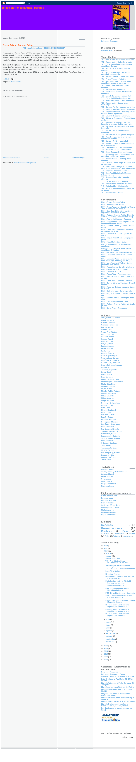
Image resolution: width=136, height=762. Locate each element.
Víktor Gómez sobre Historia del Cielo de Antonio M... (118, 596)
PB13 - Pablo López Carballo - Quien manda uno (116, 245)
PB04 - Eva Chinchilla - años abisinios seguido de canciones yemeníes (116, 212)
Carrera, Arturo (107, 327)
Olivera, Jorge (107, 405)
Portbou (132, 534)
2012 (106, 551)
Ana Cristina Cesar (113, 558)
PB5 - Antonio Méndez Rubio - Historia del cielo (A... (117, 589)
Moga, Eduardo (107, 401)
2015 (106, 651)
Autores (105, 533)
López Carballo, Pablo (110, 379)
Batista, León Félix (108, 322)
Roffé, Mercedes (107, 427)
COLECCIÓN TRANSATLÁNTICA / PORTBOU (23, 7)
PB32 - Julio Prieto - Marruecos (114, 308)
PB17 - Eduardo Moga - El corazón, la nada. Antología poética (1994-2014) (116, 260)
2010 (106, 546)
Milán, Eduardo (107, 396)
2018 (106, 660)
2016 (106, 654)
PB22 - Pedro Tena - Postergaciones (115, 274)
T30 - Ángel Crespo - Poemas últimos (116, 152)
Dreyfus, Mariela (107, 344)
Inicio (46, 158)
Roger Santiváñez (108, 515)
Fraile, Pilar (106, 351)
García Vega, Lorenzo (110, 360)
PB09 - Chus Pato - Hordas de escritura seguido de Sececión (117, 230)
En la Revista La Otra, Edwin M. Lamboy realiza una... (118, 582)
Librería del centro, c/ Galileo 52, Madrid (117, 687)
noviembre (110, 639)
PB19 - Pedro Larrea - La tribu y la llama (117, 267)
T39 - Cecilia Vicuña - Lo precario (114, 181)
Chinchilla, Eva (107, 334)
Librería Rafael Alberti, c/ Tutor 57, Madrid (118, 702)
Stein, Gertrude (107, 441)
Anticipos (116, 536)
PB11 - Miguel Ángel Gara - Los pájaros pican (117, 239)
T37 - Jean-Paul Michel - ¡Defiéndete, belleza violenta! (116, 174)
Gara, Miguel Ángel (109, 356)
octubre (109, 636)
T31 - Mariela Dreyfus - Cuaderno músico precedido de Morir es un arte (117, 155)
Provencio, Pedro (108, 415)
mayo (108, 622)
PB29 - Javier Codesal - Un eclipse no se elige (117, 298)
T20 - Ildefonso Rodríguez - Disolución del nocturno (118, 119)
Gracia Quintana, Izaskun (111, 365)
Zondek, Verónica (108, 457)
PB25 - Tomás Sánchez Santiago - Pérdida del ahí (118, 284)
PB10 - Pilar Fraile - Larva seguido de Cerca (116, 234)
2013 (106, 646)
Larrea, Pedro (106, 375)
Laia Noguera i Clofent (110, 508)
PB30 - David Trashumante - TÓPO (115, 302)
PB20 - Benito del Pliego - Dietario (115, 269)
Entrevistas (119, 534)
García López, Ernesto (110, 358)
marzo (109, 556)
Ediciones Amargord (109, 41)
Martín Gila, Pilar (108, 384)
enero (108, 553)
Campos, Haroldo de (109, 325)
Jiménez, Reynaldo (109, 370)
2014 (106, 648)
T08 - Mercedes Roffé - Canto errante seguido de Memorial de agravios (116, 82)
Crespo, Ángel (107, 339)
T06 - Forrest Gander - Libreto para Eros (117, 77)
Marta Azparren (107, 510)
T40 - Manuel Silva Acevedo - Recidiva (116, 184)
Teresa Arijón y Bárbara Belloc (18, 45)
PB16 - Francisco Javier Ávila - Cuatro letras (116, 256)
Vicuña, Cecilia (107, 450)
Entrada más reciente (11, 158)
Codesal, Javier (107, 337)
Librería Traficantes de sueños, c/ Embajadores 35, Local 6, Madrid (114, 705)
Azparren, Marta (107, 320)
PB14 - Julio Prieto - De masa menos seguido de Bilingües (116, 249)
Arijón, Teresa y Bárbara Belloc (114, 472)
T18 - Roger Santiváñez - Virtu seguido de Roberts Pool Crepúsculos (118, 112)
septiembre (111, 633)
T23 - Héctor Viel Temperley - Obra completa (115, 131)
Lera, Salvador (107, 377)
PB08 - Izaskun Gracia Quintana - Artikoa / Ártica (118, 226)
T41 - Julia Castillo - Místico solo (114, 186)
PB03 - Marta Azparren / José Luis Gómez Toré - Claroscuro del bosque (118, 208)
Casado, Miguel (107, 474)
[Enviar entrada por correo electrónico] (12, 79)
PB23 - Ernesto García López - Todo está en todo (117, 277)
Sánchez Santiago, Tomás (111, 431)
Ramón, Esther (107, 417)
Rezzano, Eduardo (108, 419)
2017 (106, 657)
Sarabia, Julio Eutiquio (110, 436)
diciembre (110, 642)
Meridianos (106, 531)
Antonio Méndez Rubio (114, 586)
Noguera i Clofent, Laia (110, 403)
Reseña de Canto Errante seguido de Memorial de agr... (120, 601)
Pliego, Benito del (108, 410)
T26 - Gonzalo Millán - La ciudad (114, 141)
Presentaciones (111, 528)
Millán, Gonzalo (107, 398)
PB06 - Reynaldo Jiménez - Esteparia (116, 219)
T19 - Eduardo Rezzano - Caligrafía (115, 116)
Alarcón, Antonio (108, 469)
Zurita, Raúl (106, 460)
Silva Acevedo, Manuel (110, 438)
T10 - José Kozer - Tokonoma (113, 89)
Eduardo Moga (107, 498)
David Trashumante (109, 496)
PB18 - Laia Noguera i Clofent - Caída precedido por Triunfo (116, 264)
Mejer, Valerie (106, 389)
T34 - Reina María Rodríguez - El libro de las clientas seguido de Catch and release (118, 167)
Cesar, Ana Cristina (109, 332)
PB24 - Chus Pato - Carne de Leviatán (116, 281)
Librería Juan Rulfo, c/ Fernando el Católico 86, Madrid (115, 694)
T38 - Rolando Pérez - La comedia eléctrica (115, 178)
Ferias (107, 536)
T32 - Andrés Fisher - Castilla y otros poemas (116, 159)
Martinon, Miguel (108, 386)
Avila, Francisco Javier (110, 318)
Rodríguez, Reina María (110, 424)
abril (108, 619)
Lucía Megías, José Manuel (112, 382)
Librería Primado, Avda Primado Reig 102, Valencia (118, 698)
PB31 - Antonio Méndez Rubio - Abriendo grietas (118, 305)
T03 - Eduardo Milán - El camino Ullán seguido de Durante (116, 65)
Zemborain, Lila (107, 455)
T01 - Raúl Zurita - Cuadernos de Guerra (117, 60)
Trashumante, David (109, 448)
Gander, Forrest (107, 353)
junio (108, 625)
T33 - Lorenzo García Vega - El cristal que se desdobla (118, 163)
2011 (106, 548)
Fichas (125, 531)
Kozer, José (106, 372)
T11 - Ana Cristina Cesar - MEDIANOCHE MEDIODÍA (44, 48)
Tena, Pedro (106, 446)
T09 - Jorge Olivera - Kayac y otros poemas (115, 86)
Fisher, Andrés (107, 349)
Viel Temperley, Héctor (110, 453)
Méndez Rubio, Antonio (110, 391)
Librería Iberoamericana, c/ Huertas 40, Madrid (117, 690)
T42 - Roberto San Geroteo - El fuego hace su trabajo (118, 189)
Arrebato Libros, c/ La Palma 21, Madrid (117, 677)
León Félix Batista (112, 571)
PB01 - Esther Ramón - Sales (113, 202)
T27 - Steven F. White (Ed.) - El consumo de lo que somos (117, 144)
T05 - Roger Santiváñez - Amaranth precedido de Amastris (115, 73)
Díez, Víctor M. (107, 341)
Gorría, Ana (106, 479)
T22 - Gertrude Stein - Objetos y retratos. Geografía (117, 127)
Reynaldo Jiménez (108, 512)
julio (108, 628)
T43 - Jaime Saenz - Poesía (112, 192)
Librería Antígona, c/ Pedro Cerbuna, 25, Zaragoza (117, 684)
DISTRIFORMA (107, 51)
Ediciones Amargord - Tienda (113, 674)
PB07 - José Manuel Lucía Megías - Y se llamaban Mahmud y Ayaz (117, 222)
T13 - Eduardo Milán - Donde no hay (116, 98)
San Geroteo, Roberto (110, 429)
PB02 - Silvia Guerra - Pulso (112, 205)
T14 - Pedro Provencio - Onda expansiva (117, 101)
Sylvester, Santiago (109, 443)
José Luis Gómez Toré (110, 505)
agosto (109, 631)
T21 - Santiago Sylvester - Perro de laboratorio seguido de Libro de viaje (116, 123)
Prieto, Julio (106, 412)
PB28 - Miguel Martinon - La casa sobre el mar (118, 294)
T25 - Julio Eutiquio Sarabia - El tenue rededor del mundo (116, 138)
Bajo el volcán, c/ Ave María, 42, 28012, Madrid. (117, 680)
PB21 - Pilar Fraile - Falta (111, 272)
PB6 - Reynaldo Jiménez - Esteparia (120, 593)
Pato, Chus (105, 408)
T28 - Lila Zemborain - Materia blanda (116, 147)
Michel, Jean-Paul (108, 393)
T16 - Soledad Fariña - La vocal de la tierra (118, 107)
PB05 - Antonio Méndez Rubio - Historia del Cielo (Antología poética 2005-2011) (117, 216)
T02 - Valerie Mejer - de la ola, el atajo (116, 62)
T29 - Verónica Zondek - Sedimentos (116, 150)
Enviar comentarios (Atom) (25, 163)
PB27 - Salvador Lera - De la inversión (116, 291)
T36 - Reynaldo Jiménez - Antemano (116, 171)
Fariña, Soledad (107, 346)
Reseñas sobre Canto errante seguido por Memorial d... (117, 606)
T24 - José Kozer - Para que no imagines (117, 135)
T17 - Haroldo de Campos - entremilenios (118, 109)
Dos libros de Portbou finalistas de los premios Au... (119, 577)
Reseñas (107, 524)
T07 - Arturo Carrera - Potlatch (113, 79)
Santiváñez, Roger (108, 434)
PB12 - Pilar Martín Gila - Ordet (113, 242)
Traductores (16, 82)
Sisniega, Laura (107, 486)
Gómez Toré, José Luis (110, 363)
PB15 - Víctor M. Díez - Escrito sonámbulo (118, 252)
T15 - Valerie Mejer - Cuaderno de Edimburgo (114, 104)
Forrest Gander (107, 503)
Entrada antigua (78, 158)
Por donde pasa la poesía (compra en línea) (116, 709)
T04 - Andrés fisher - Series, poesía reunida (115, 69)
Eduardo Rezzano (108, 500)
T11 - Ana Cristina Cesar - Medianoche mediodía (116, 93)
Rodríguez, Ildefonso (109, 422)
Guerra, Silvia (106, 367)
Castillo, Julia (106, 330)
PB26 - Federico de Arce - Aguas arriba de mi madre (118, 288)
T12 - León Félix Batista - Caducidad (116, 96)
